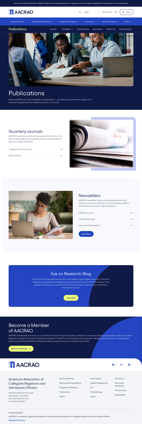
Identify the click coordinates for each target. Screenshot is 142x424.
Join (115, 12)
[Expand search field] (80, 12)
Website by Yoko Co (17, 420)
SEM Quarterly (15, 155)
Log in (128, 12)
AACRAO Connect (86, 213)
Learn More (86, 234)
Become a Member (19, 349)
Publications (17, 29)
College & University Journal (20, 149)
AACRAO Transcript (87, 219)
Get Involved (107, 12)
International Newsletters (89, 225)
